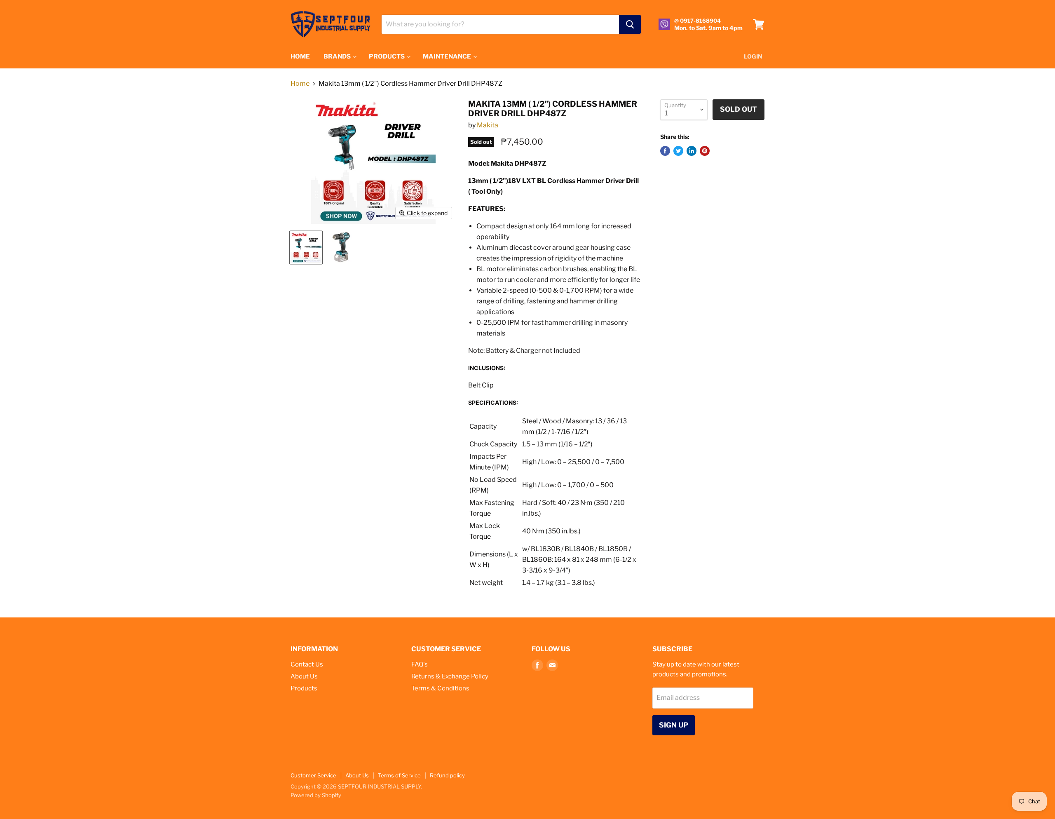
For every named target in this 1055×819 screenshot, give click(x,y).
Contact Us (307, 664)
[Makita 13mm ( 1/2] (306, 247)
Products (304, 688)
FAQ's (419, 664)
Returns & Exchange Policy (449, 676)
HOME (300, 56)
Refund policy (447, 775)
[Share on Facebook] (665, 151)
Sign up (673, 725)
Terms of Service (399, 775)
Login (753, 56)
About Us (304, 676)
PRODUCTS (387, 56)
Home (300, 83)
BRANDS (338, 56)
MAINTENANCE (447, 56)
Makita (487, 125)
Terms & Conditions (440, 688)
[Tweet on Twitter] (678, 151)
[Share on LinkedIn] (691, 151)
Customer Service (313, 775)
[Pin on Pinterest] (705, 151)
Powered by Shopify (316, 795)
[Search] (630, 24)
